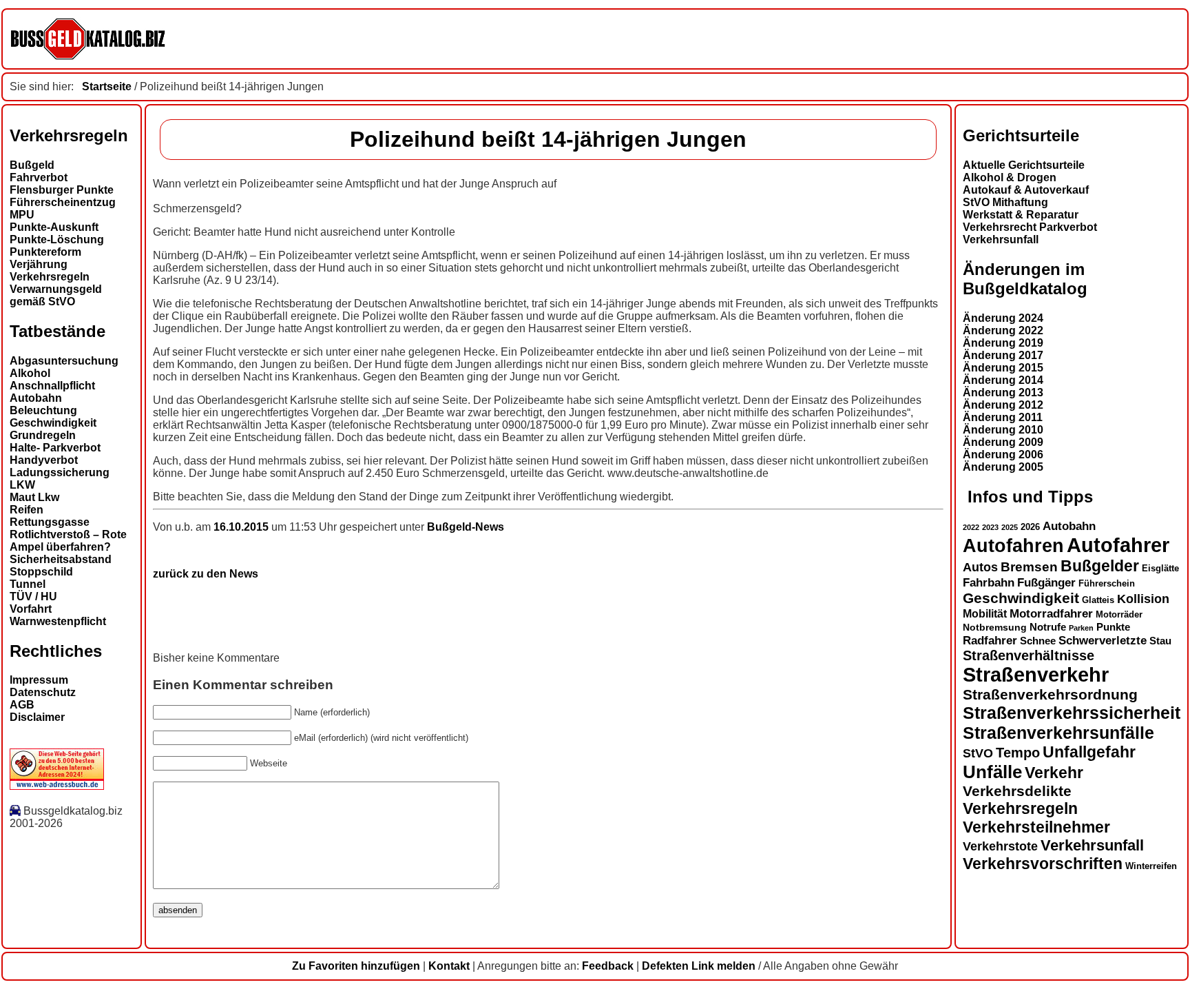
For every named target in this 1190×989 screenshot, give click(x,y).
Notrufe (1048, 627)
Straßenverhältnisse (1028, 655)
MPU (22, 215)
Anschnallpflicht (52, 385)
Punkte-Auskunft (54, 227)
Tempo (1018, 752)
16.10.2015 (242, 527)
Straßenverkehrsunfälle (1058, 732)
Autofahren (1013, 545)
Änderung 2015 (1003, 368)
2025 (1009, 527)
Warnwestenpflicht (58, 621)
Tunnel (27, 584)
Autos (980, 567)
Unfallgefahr (1089, 752)
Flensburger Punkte (62, 190)
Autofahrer (1118, 544)
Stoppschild (41, 572)
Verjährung (38, 264)
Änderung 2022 (1003, 330)
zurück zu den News (205, 574)
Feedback (608, 966)
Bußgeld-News (465, 527)
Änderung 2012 (1003, 405)
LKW (22, 485)
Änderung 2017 (1003, 355)
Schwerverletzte (1102, 640)
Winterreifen (1151, 866)
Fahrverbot (38, 177)
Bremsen (1029, 567)
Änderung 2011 (1003, 417)
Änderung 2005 (1003, 467)
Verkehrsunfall (1000, 239)
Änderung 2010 (1003, 430)
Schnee (1038, 640)
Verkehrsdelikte (1017, 791)
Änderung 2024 (1003, 318)
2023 (990, 527)
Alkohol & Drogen (1009, 177)
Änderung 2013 (1003, 392)
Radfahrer (990, 640)
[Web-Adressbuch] (57, 786)
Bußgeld (32, 165)
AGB (22, 705)
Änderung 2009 (1003, 442)
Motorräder (1119, 615)
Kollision (1143, 598)
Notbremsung (995, 627)
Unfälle (992, 772)
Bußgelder (1100, 566)
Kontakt (449, 966)
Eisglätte (1160, 568)
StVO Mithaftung (1005, 202)
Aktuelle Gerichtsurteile (1024, 165)
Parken (1081, 628)
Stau (1160, 640)
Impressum (39, 680)
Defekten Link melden (698, 966)
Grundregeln (43, 435)
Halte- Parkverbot (55, 447)
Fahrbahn (988, 582)
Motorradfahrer (1051, 613)
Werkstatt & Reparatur (1020, 215)
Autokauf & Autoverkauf (1026, 190)
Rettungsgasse (50, 522)
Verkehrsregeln (50, 277)
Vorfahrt (31, 609)
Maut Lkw (34, 497)
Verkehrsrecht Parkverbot (1030, 227)
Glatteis (1098, 600)
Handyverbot (44, 460)
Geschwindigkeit (53, 423)
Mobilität (985, 613)
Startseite (107, 86)
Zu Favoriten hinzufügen (356, 966)
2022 (971, 527)
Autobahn (36, 398)
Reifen (26, 510)
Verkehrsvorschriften (1043, 864)
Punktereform (45, 252)
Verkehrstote (1000, 846)
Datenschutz (43, 692)
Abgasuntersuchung (64, 361)
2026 (1030, 527)
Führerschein (1106, 584)
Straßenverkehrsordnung (1050, 694)
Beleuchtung (43, 410)
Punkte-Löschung (57, 239)
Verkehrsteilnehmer (1036, 827)
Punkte (1113, 627)
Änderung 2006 (1003, 454)
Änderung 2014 (1003, 380)
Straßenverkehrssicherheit (1071, 712)
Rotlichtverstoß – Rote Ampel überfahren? (68, 541)
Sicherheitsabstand (61, 559)
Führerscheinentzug (63, 202)
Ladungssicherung (59, 472)
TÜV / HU (33, 596)
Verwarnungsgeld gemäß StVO (56, 295)
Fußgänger (1046, 582)
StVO (978, 753)
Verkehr (1054, 773)
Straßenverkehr (1036, 675)
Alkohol (30, 373)
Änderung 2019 (1003, 343)
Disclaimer (37, 717)
